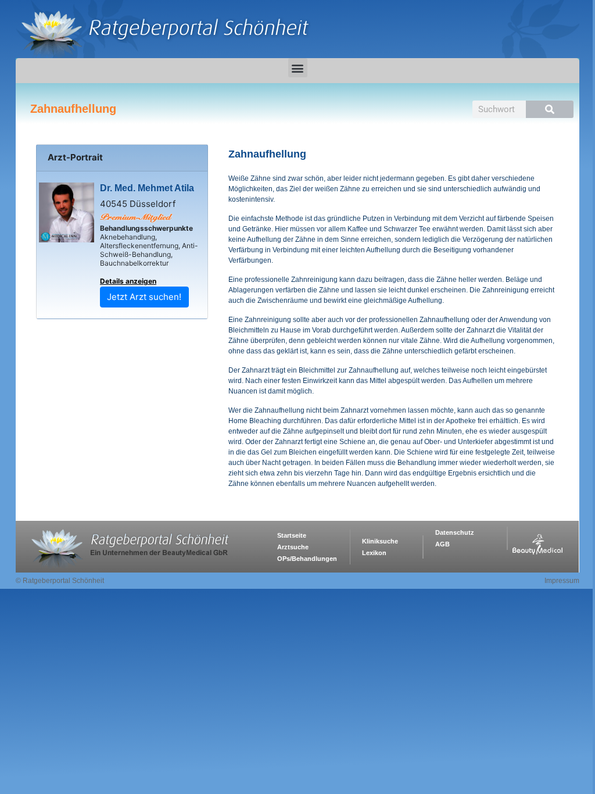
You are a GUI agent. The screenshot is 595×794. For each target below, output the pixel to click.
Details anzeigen (128, 281)
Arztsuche (293, 546)
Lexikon (374, 552)
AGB (442, 544)
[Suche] (550, 109)
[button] (297, 67)
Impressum (561, 581)
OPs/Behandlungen (307, 558)
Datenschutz (454, 532)
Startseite (291, 535)
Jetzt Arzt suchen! (144, 296)
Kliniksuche (380, 541)
